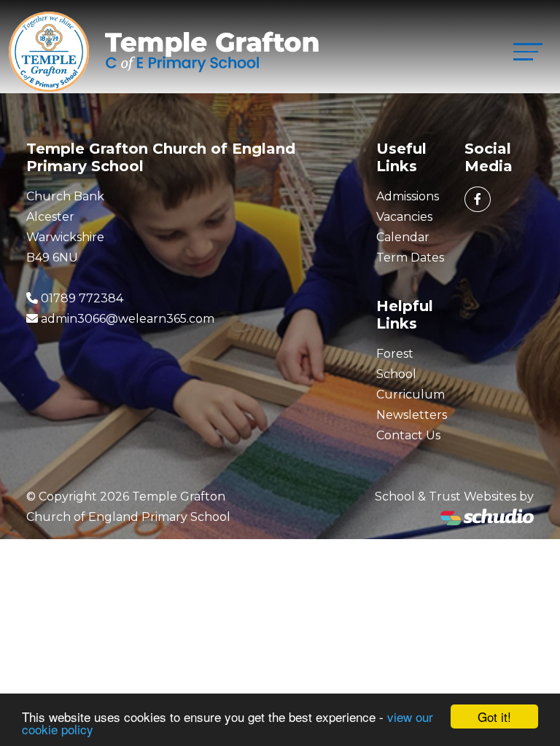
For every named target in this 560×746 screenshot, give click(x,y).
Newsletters (411, 415)
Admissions (407, 196)
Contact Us (408, 435)
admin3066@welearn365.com (127, 319)
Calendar (402, 237)
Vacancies (404, 217)
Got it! (494, 716)
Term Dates (410, 257)
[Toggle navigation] (528, 51)
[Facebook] (477, 199)
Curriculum (410, 394)
